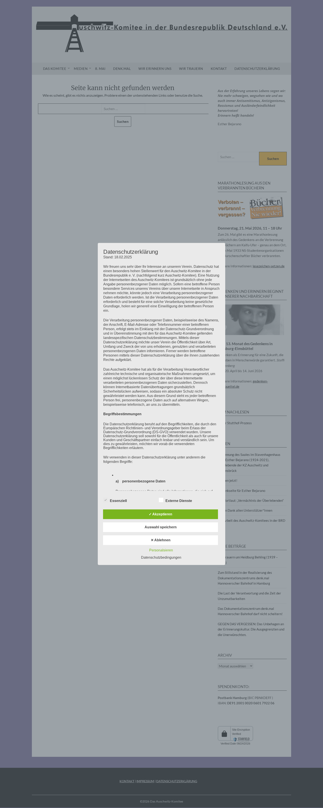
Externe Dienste (178, 501)
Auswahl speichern (161, 527)
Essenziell (118, 501)
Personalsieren (161, 550)
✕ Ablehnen (161, 540)
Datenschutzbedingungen (161, 557)
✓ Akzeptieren (160, 514)
